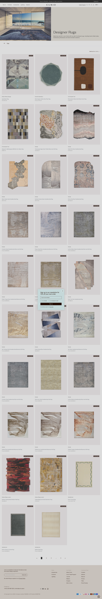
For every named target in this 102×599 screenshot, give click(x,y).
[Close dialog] (63, 291)
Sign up (51, 304)
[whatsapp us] (99, 596)
